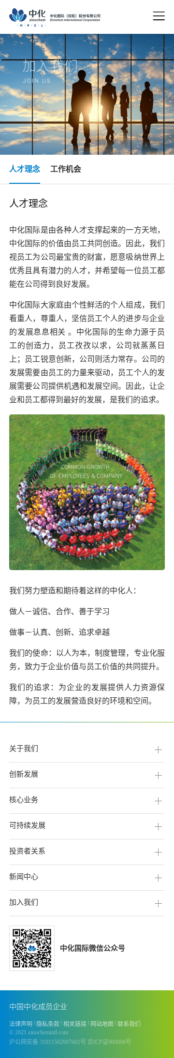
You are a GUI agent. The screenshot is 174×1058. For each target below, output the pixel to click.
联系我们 (129, 1024)
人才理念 (24, 169)
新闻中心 (23, 877)
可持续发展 (27, 825)
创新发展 (23, 774)
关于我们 (23, 748)
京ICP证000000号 (109, 1042)
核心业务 (23, 800)
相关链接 (75, 1024)
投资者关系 (27, 851)
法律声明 (20, 1024)
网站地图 (102, 1024)
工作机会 (65, 169)
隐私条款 (47, 1024)
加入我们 (23, 902)
